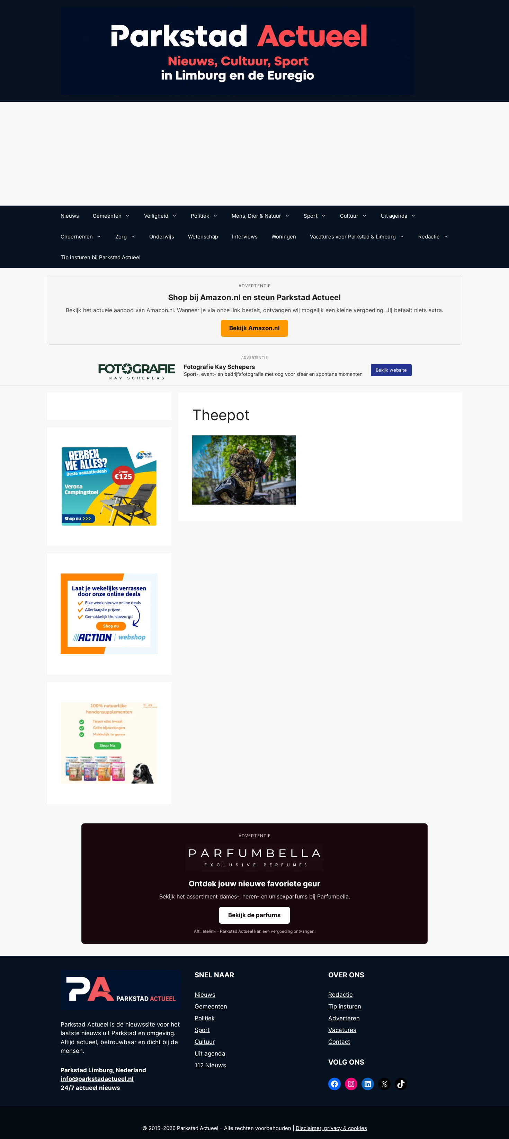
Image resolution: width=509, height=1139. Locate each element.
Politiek (200, 216)
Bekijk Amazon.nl (254, 328)
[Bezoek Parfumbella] (254, 858)
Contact (339, 1041)
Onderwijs (161, 236)
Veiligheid (156, 216)
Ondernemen (77, 236)
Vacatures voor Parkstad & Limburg (353, 236)
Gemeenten (107, 216)
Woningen (283, 236)
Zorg (121, 236)
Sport (311, 216)
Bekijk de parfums (254, 915)
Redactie (429, 236)
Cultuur (349, 216)
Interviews (245, 236)
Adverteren (344, 1018)
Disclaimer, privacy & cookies (331, 1128)
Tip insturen (344, 1006)
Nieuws (70, 216)
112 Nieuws (210, 1065)
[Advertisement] (254, 153)
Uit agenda (394, 216)
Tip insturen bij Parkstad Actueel (101, 257)
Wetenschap (203, 236)
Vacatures (342, 1030)
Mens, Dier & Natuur (256, 216)
